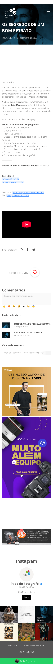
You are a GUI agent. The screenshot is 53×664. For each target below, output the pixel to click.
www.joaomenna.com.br (18, 195)
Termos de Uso (15, 645)
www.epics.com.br (10, 178)
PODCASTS (7, 37)
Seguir (26, 597)
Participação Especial (34, 352)
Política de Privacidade (34, 645)
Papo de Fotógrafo (12, 352)
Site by (22, 651)
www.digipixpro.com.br (12, 182)
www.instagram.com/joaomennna (28, 192)
